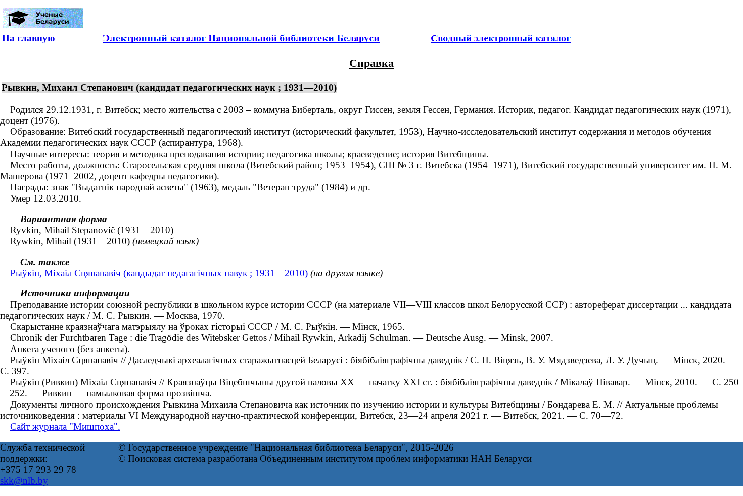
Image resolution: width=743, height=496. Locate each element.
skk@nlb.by (24, 480)
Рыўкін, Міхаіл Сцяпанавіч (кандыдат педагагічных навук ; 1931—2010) (159, 273)
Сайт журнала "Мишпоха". (65, 426)
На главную (28, 38)
